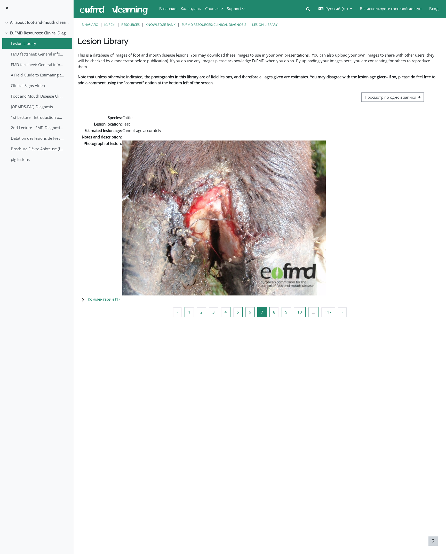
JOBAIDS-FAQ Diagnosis (32, 106)
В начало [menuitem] (168, 8)
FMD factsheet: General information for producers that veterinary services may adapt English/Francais (37, 54)
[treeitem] (37, 22)
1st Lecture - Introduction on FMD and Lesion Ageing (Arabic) (37, 117)
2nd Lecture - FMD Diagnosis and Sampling (37, 127)
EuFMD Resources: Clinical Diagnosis (40, 32)
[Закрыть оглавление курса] (7, 8)
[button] (308, 9)
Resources (130, 24)
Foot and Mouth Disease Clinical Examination (37, 96)
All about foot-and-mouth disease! (40, 22)
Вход (434, 8)
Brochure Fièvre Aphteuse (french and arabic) (37, 148)
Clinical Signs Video (28, 85)
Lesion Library (23, 43)
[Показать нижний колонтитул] (433, 541)
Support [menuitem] (234, 8)
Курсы (109, 24)
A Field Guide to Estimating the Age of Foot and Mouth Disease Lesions (37, 74)
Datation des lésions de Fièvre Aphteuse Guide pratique (37, 138)
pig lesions (20, 159)
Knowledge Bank (161, 24)
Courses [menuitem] (212, 8)
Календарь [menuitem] (191, 8)
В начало (90, 24)
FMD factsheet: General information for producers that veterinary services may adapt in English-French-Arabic (37, 64)
